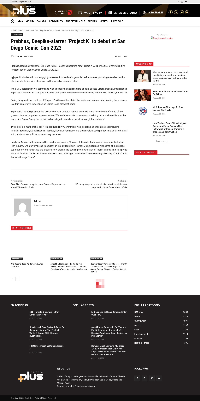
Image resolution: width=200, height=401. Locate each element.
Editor (19, 56)
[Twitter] (182, 2)
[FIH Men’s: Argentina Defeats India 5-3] (19, 349)
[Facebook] (178, 2)
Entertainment (23, 30)
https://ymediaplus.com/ (43, 205)
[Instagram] (144, 378)
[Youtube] (186, 2)
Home (13, 30)
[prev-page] (12, 279)
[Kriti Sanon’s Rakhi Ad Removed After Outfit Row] (29, 247)
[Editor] (12, 56)
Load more (160, 141)
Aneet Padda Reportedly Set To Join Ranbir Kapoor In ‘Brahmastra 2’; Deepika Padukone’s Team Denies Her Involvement (69, 266)
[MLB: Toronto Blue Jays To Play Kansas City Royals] (142, 111)
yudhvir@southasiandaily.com (81, 386)
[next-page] (17, 279)
